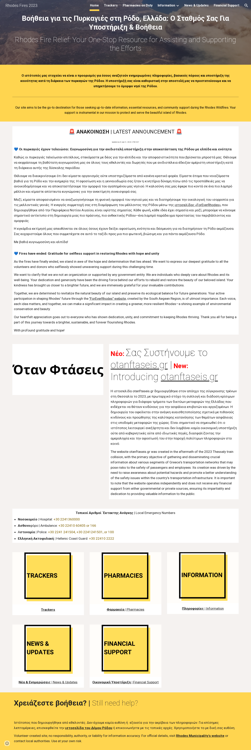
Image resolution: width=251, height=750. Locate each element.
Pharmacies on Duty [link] (138, 5)
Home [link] (94, 5)
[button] (246, 5)
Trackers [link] (111, 5)
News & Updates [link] (196, 5)
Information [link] (166, 5)
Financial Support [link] (226, 5)
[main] (125, 33)
